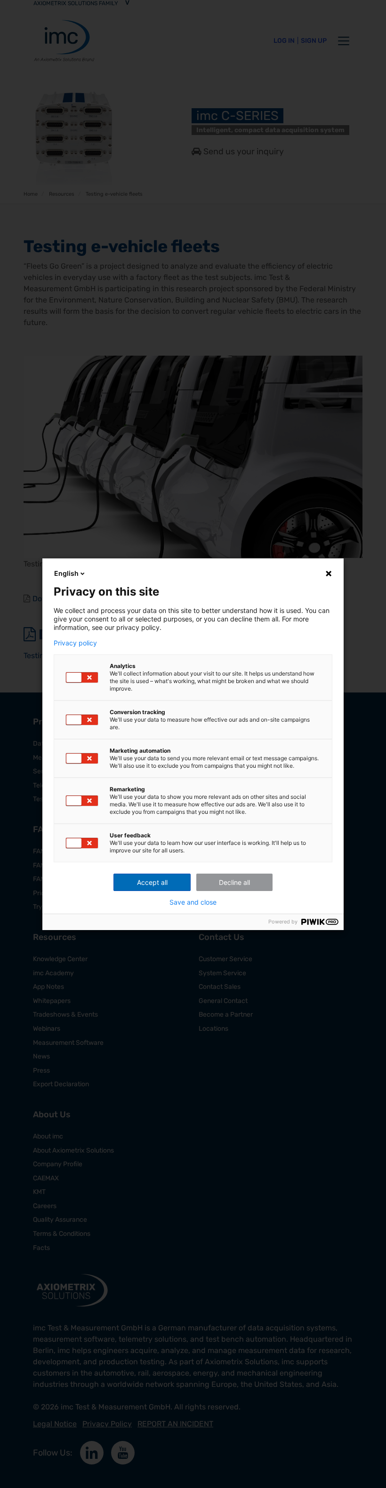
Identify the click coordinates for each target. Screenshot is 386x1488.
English (66, 573)
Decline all (234, 882)
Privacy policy (75, 643)
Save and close (193, 902)
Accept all (152, 882)
